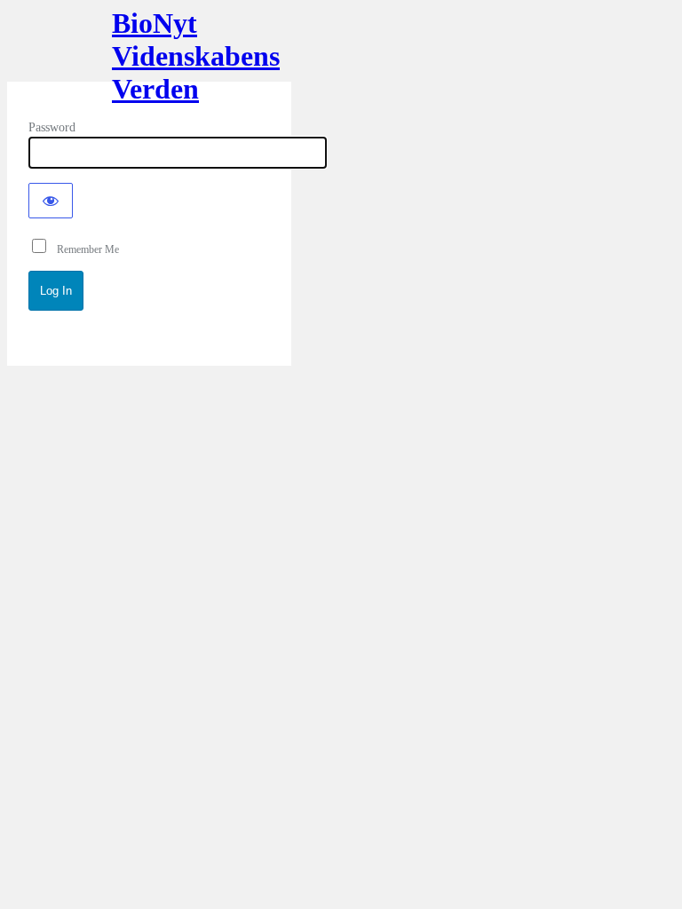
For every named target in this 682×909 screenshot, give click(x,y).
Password (51, 127)
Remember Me (84, 249)
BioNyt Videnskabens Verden (149, 51)
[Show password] (50, 200)
